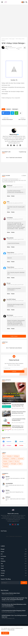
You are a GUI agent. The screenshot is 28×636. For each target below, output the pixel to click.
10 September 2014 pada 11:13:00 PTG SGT (15, 300)
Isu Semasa (14, 556)
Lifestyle (5, 461)
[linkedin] (20, 145)
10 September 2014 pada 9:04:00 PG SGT (15, 203)
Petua (14, 558)
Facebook (6, 113)
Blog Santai (10, 238)
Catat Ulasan (14, 336)
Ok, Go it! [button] (5, 633)
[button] (22, 2)
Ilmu (4, 456)
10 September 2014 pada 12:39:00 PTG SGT (15, 239)
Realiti (20, 463)
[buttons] (10, 524)
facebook (9, 441)
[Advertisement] (14, 20)
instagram (9, 445)
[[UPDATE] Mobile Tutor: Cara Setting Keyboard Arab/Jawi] (6, 428)
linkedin (21, 441)
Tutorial (14, 573)
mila (8, 201)
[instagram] (17, 145)
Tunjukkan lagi (22, 151)
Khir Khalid (10, 315)
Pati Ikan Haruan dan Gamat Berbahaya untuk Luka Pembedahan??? (19, 413)
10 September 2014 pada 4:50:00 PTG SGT (15, 284)
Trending (14, 570)
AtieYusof (9, 185)
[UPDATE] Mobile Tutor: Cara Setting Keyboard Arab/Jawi (18, 427)
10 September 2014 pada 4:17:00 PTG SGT (15, 268)
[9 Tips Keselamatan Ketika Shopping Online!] (6, 421)
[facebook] (8, 145)
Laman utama (5, 38)
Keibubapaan (6, 458)
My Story (17, 461)
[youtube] (14, 145)
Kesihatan (13, 458)
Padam (12, 196)
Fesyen (14, 551)
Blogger (14, 549)
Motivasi (8, 109)
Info (14, 554)
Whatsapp (16, 113)
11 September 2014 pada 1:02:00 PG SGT (15, 316)
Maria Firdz (13, 134)
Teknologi (5, 466)
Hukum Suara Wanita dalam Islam (11, 593)
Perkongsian (13, 463)
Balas (8, 196)
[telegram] (11, 145)
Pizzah (8, 283)
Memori (11, 461)
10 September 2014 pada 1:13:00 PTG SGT (15, 253)
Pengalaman (6, 463)
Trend (14, 568)
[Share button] (20, 113)
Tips (14, 563)
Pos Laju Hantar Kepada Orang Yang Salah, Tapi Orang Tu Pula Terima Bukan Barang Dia (19, 406)
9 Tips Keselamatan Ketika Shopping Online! (18, 419)
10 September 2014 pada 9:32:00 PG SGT (15, 219)
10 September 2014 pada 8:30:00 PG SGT (15, 187)
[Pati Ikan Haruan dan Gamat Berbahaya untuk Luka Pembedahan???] (6, 413)
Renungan (11, 38)
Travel (14, 566)
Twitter (12, 113)
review (14, 575)
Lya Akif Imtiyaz (11, 299)
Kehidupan (16, 456)
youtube (21, 445)
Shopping (14, 561)
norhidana (10, 217)
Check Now (10, 629)
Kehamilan (9, 456)
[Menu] (2, 2)
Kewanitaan (20, 458)
